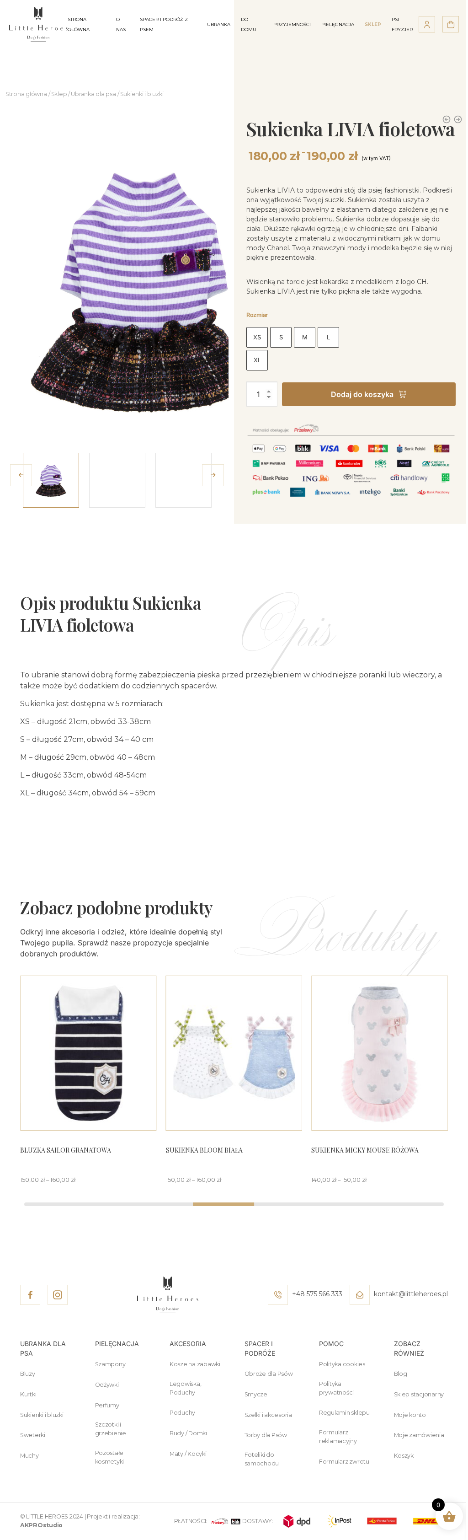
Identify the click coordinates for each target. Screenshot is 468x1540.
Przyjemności (292, 24)
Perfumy (107, 1405)
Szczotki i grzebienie (110, 1429)
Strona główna (26, 94)
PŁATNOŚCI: (190, 1521)
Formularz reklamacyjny (338, 1436)
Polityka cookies (342, 1364)
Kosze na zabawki (195, 1364)
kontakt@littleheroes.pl (410, 1294)
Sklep (59, 94)
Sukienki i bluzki (142, 94)
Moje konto (410, 1414)
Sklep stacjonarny (419, 1394)
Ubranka (218, 24)
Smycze (256, 1394)
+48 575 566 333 (316, 1294)
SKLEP (373, 24)
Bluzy (27, 1373)
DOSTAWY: (257, 1521)
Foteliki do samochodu (262, 1459)
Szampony (110, 1364)
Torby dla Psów (266, 1435)
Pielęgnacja (337, 24)
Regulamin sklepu (344, 1412)
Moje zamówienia (419, 1435)
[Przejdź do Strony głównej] (38, 23)
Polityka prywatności (336, 1388)
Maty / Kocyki (188, 1453)
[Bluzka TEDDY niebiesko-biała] (458, 119)
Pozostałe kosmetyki (109, 1457)
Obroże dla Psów (269, 1373)
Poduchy (182, 1412)
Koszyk (404, 1455)
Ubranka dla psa (93, 94)
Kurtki (28, 1394)
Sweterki (32, 1435)
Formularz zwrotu (344, 1461)
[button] (213, 475)
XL (257, 360)
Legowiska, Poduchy (185, 1388)
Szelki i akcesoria (268, 1414)
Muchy (29, 1455)
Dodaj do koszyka (362, 394)
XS (257, 337)
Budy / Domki (188, 1433)
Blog (400, 1373)
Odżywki (107, 1384)
